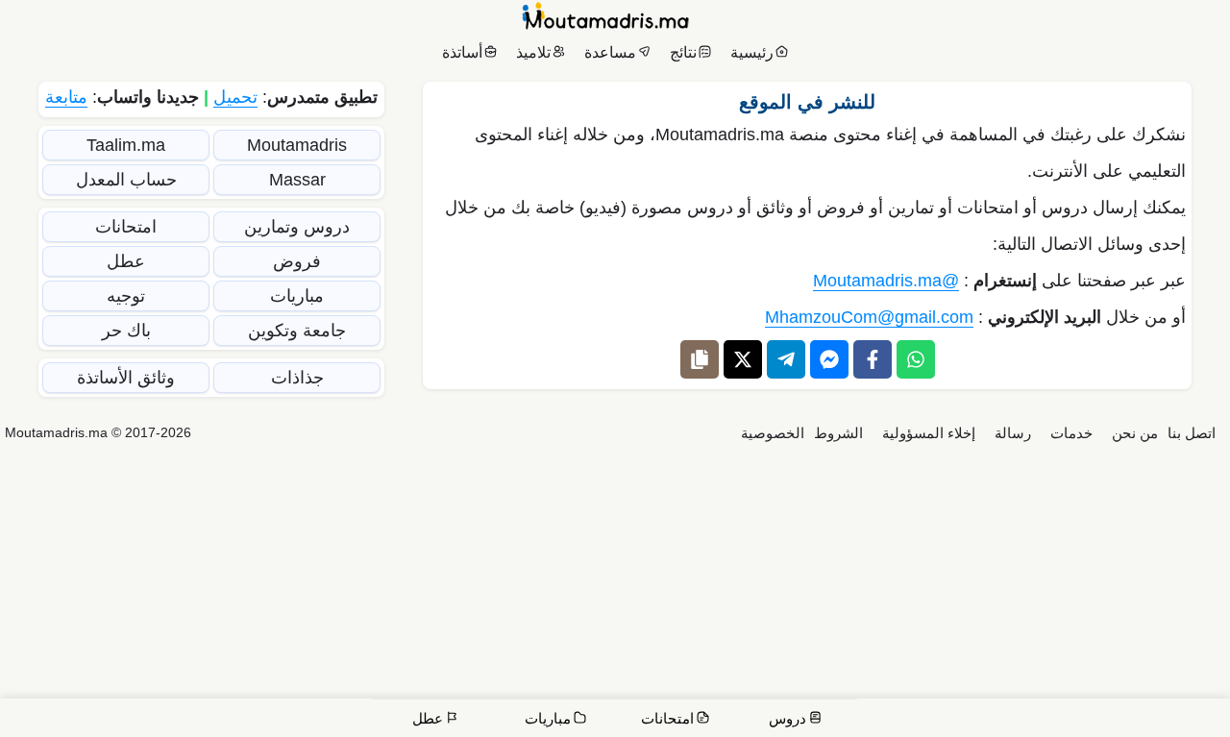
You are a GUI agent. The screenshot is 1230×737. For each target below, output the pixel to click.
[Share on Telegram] (786, 359)
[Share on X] (743, 359)
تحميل (235, 97)
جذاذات (297, 377)
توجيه (126, 296)
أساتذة (462, 52)
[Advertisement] (615, 592)
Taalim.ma (125, 145)
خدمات (1071, 433)
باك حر (126, 330)
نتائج (683, 52)
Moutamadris (297, 145)
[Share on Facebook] (872, 359)
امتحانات (126, 226)
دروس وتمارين (297, 226)
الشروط (838, 433)
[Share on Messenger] (829, 359)
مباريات (297, 296)
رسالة (1013, 433)
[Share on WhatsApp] (916, 359)
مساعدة (610, 52)
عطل (126, 261)
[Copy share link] (699, 359)
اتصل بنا (1192, 433)
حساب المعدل (126, 179)
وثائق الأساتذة (126, 377)
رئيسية (752, 52)
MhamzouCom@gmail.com (869, 317)
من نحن (1135, 433)
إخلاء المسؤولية (928, 433)
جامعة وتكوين (297, 330)
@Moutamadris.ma (886, 280)
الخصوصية (772, 433)
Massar (297, 179)
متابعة (66, 97)
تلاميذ (533, 52)
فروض (297, 261)
